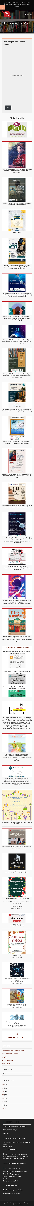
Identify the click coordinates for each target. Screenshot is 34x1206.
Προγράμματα (5, 1057)
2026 (3, 1084)
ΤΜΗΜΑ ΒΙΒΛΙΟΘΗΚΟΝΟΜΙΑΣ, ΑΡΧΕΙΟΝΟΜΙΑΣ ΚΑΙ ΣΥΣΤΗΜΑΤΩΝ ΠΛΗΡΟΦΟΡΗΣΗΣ (17, 4)
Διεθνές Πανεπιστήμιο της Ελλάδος (12, 1190)
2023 (3, 1095)
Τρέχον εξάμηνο (6, 1063)
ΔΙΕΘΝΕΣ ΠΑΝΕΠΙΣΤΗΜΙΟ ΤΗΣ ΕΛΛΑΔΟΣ (16, 2)
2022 (3, 1098)
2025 (3, 1088)
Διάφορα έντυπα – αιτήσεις (10, 1130)
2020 (3, 1105)
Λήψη (8, 107)
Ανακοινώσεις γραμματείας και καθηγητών (13, 1050)
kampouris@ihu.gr (12, 1149)
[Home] (10, 28)
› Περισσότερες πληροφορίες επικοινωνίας (15, 1163)
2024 (3, 1091)
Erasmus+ (5, 1133)
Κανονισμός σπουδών (18, 28)
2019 (3, 1108)
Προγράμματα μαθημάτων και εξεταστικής (14, 1126)
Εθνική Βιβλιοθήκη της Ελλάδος (11, 1193)
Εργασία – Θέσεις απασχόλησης (10, 1053)
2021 (3, 1101)
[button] (2, 7)
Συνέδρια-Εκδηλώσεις (7, 1060)
